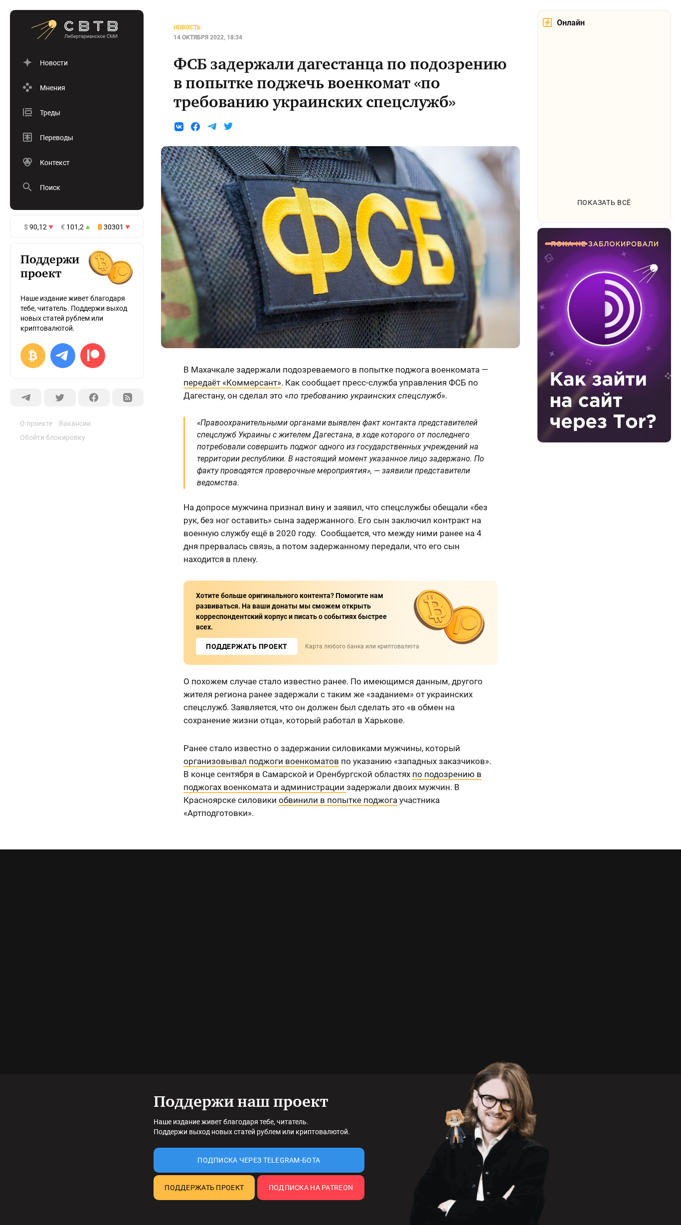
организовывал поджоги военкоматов (261, 761)
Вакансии (75, 423)
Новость (187, 27)
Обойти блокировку (52, 437)
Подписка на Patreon (311, 1188)
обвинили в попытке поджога (338, 800)
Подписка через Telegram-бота (258, 1160)
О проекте (36, 423)
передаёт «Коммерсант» (232, 383)
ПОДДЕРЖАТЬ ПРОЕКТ (247, 646)
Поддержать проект (204, 1188)
